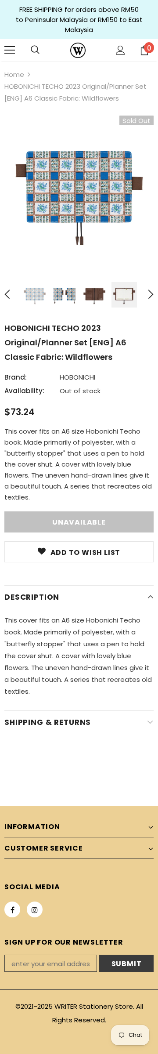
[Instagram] (35, 909)
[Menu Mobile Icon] (9, 50)
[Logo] (78, 50)
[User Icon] (120, 50)
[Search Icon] (35, 50)
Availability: (24, 390)
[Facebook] (12, 909)
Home (14, 74)
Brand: (15, 377)
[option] (79, 190)
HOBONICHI (77, 377)
